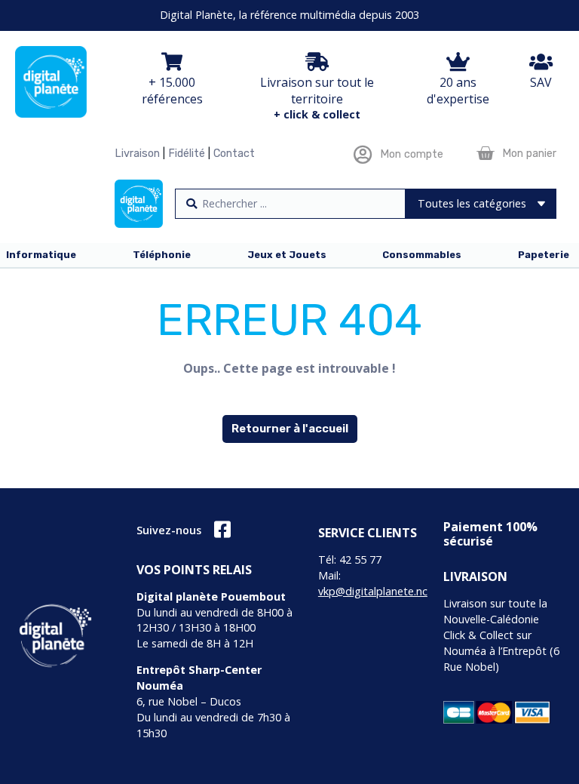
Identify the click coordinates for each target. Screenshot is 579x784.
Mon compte (411, 154)
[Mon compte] (363, 154)
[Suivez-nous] (222, 529)
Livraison (137, 153)
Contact (234, 153)
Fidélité (186, 153)
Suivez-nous (168, 530)
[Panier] (485, 153)
